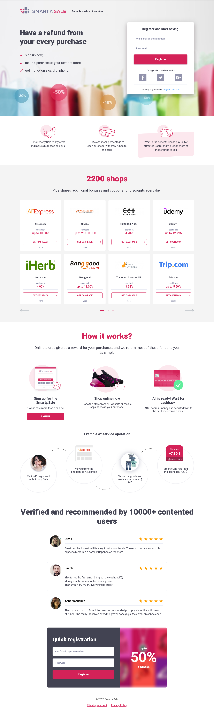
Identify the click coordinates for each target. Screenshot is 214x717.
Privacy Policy (119, 705)
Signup (45, 416)
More (41, 247)
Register (160, 59)
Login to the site (171, 89)
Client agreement (97, 705)
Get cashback (40, 242)
